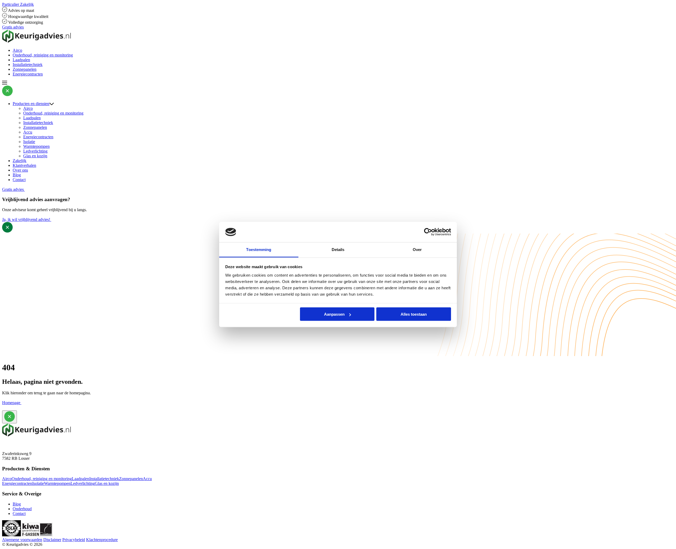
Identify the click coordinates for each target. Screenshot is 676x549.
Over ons (20, 170)
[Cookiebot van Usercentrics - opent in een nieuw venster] (428, 232)
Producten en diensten (31, 103)
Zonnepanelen (24, 69)
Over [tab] (417, 249)
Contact (19, 179)
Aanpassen (334, 314)
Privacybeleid (73, 539)
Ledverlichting (35, 151)
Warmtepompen (36, 146)
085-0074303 (13, 444)
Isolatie (29, 141)
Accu (27, 132)
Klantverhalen (24, 165)
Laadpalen (21, 60)
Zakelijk (19, 160)
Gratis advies (13, 27)
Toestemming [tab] (258, 249)
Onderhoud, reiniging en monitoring (43, 55)
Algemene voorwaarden (22, 539)
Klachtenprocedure (102, 539)
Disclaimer (52, 539)
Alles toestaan (414, 314)
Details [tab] (338, 249)
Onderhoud (22, 509)
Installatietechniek (28, 64)
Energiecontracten (28, 74)
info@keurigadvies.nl (20, 449)
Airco (17, 50)
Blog (17, 175)
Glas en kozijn (35, 156)
